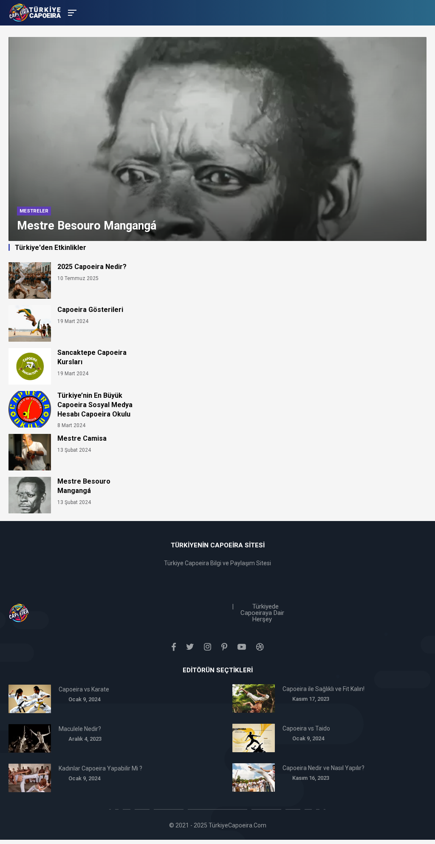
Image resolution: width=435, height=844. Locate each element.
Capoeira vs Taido (306, 728)
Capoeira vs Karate (84, 689)
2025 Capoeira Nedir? (92, 267)
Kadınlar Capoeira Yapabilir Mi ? (100, 768)
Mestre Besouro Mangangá (83, 486)
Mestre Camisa (82, 438)
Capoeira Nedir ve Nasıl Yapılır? (323, 768)
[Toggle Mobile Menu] (71, 12)
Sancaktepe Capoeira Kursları (92, 357)
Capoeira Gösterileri (90, 310)
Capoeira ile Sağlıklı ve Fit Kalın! (323, 688)
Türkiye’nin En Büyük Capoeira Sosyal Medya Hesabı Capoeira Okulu (95, 404)
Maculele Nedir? (80, 728)
